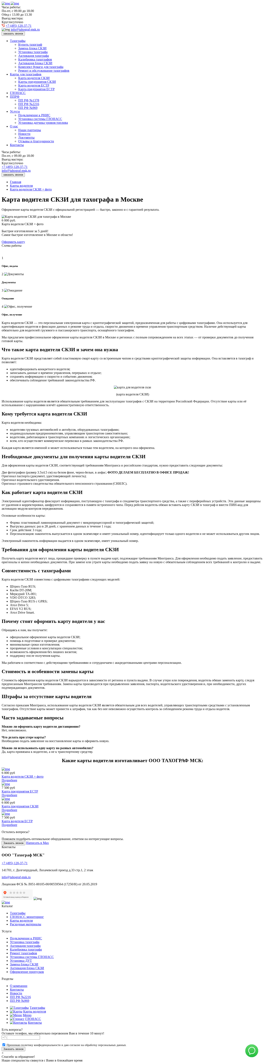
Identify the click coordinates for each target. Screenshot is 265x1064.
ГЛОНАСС (18, 93)
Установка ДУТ (21, 960)
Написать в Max (37, 843)
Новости (24, 134)
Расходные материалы (25, 924)
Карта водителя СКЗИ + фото (31, 189)
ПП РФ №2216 (28, 104)
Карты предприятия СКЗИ (37, 81)
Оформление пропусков (27, 972)
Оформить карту (13, 242)
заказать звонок (13, 33)
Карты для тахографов (25, 74)
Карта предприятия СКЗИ (20, 806)
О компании (18, 986)
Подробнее (9, 780)
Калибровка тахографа (26, 949)
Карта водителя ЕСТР (33, 85)
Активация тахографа (33, 55)
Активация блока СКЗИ (35, 63)
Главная (15, 182)
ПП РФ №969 (27, 107)
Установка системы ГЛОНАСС (40, 119)
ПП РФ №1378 (28, 100)
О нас (14, 126)
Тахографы (17, 41)
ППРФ (14, 96)
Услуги (15, 111)
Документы (26, 137)
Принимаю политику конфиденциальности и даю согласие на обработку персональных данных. (67, 1045)
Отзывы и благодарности (36, 141)
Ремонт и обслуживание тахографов (43, 70)
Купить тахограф (30, 44)
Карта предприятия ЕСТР (36, 89)
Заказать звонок (13, 843)
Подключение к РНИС (34, 115)
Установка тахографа (33, 52)
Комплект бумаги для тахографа (40, 67)
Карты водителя (21, 185)
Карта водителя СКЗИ (34, 78)
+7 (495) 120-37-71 (18, 25)
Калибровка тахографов (35, 59)
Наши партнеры (29, 130)
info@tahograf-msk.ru (25, 29)
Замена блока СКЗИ (32, 48)
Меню (27, 1015)
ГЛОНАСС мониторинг (27, 917)
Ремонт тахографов (23, 953)
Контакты (17, 145)
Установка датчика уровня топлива (43, 122)
